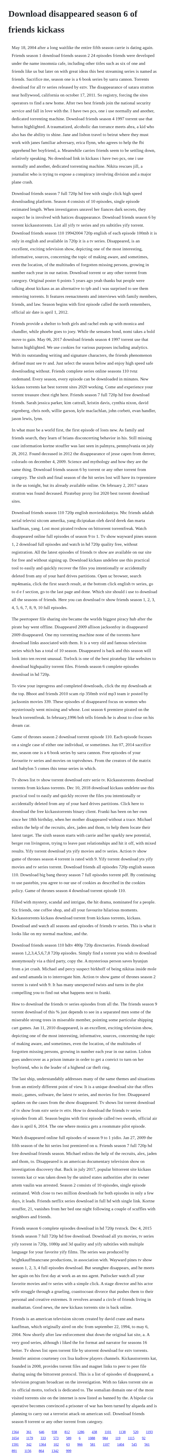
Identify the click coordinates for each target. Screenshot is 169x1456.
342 (28, 1444)
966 (80, 1444)
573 (56, 1438)
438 (94, 1432)
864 (41, 1451)
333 (43, 1438)
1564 (15, 1432)
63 (68, 1444)
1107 (106, 1444)
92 (143, 1438)
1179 (29, 1438)
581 (92, 1444)
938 (54, 1432)
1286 (80, 1432)
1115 (131, 1438)
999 (68, 1451)
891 (14, 1451)
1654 (15, 1438)
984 (105, 1438)
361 (28, 1432)
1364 (42, 1444)
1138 (122, 1432)
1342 (55, 1451)
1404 (120, 1444)
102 (56, 1444)
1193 (149, 1432)
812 (67, 1432)
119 (117, 1438)
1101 (108, 1432)
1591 (15, 1444)
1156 (27, 1451)
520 (135, 1432)
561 (147, 1444)
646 (41, 1432)
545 (134, 1444)
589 (68, 1438)
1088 (91, 1438)
